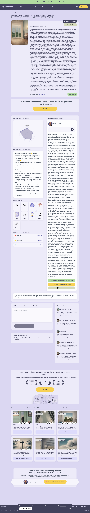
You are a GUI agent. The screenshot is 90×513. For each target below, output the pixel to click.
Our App (29, 7)
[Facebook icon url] (79, 507)
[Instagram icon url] (85, 507)
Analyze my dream (71, 21)
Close (69, 508)
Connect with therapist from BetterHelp (63, 280)
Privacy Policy (4, 510)
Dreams (54, 7)
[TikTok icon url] (88, 507)
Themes (37, 7)
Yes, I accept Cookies (25, 508)
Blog (60, 7)
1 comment (59, 317)
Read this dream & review (22, 432)
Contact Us (86, 510)
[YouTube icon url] (82, 507)
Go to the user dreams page (70, 407)
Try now (83, 7)
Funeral (28, 12)
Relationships (21, 12)
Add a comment (24, 326)
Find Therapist (72, 94)
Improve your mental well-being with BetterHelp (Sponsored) (40, 2)
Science (22, 7)
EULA (11, 510)
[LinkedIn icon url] (76, 507)
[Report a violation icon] (45, 26)
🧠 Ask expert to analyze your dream (61, 284)
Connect (61, 2)
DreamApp (13, 12)
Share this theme (71, 24)
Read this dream (45, 458)
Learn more (63, 505)
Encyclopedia (45, 7)
